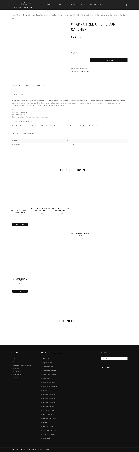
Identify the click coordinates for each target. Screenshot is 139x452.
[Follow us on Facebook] (102, 373)
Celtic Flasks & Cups (49, 383)
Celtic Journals (47, 390)
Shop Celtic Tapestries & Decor (22, 365)
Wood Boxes (46, 438)
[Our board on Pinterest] (113, 373)
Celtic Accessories (48, 367)
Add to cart (109, 60)
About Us (15, 362)
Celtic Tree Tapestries (49, 402)
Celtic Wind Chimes (28, 15)
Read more (20, 224)
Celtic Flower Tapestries (50, 386)
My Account (16, 368)
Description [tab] (18, 86)
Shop (18, 15)
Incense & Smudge (48, 414)
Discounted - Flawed (49, 410)
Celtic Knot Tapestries (49, 394)
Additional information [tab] (35, 86)
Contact (115, 4)
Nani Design (44, 450)
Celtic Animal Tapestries (50, 371)
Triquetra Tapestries (49, 434)
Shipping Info (17, 374)
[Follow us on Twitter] (107, 373)
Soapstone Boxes (48, 426)
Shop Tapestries (61, 4)
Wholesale (104, 4)
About (48, 4)
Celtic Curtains (47, 379)
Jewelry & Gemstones (49, 418)
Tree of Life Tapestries (49, 430)
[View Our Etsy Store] (118, 373)
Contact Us (16, 381)
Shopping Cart (17, 371)
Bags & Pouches (48, 363)
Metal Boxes (46, 422)
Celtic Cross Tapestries (50, 375)
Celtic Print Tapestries (49, 398)
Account (92, 4)
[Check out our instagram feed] (123, 373)
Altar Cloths (46, 359)
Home (41, 4)
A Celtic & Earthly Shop (24, 7)
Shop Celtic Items (78, 4)
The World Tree (24, 4)
